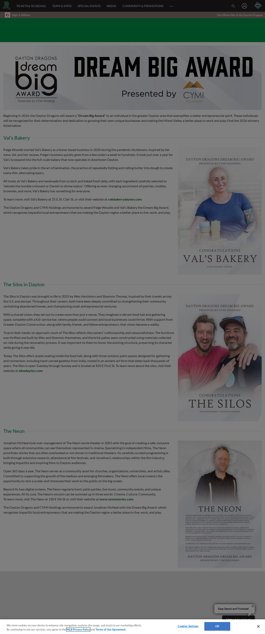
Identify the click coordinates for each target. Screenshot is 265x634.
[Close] (258, 626)
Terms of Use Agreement (110, 629)
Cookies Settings (188, 626)
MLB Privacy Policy (78, 629)
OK (217, 626)
